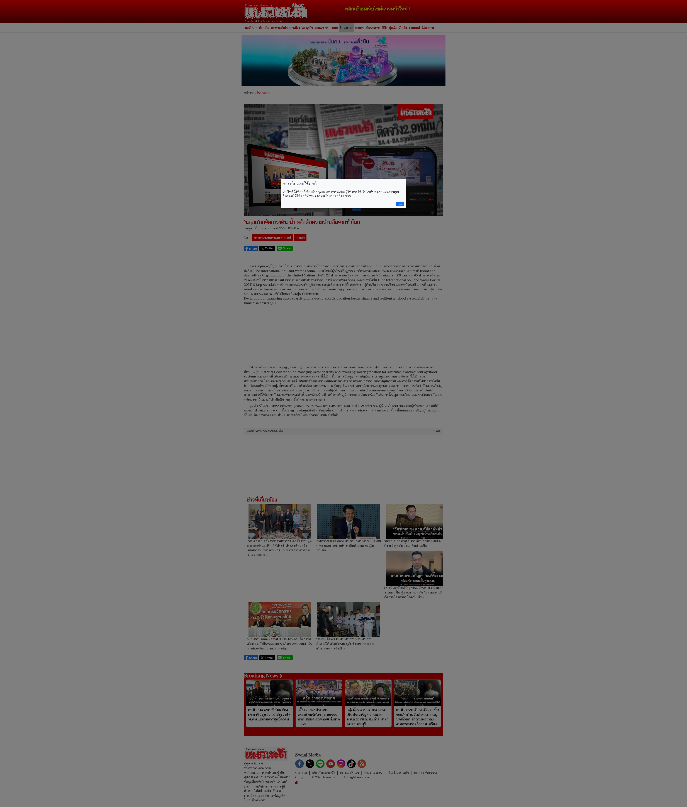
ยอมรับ (400, 204)
